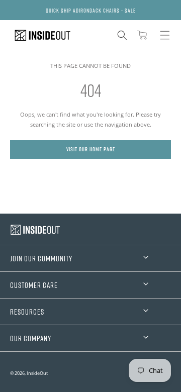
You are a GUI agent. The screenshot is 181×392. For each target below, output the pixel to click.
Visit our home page (90, 149)
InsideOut (37, 373)
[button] (122, 35)
